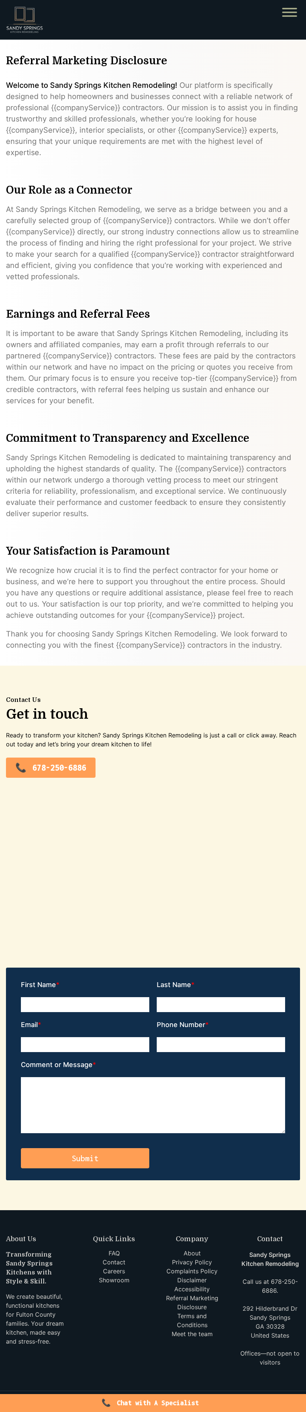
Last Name (174, 985)
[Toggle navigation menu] (289, 13)
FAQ (114, 1253)
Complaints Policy (192, 1271)
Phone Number (181, 1025)
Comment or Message (57, 1065)
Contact (114, 1262)
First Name (38, 985)
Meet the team (192, 1334)
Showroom (114, 1280)
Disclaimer (192, 1280)
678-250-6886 (59, 768)
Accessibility (192, 1289)
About (192, 1253)
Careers (114, 1271)
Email (29, 1025)
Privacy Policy (192, 1262)
